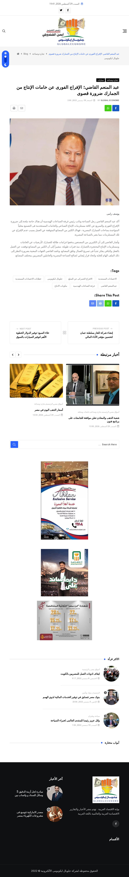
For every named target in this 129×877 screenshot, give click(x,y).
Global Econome (110, 100)
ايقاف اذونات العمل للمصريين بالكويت (80, 673)
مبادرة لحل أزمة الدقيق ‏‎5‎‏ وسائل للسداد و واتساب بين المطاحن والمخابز (29, 795)
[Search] (4, 31)
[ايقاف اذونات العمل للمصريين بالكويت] (111, 674)
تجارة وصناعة (96, 412)
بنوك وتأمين (86, 693)
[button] (18, 355)
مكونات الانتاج (61, 286)
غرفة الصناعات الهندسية (84, 286)
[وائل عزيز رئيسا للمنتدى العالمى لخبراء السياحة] (111, 720)
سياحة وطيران (94, 716)
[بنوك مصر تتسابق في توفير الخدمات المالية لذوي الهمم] (111, 697)
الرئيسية (105, 412)
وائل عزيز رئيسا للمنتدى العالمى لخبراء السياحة (75, 720)
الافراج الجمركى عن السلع (80, 278)
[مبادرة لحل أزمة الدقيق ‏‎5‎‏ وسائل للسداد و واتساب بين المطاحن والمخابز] (55, 793)
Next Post (25, 329)
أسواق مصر (114, 412)
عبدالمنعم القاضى (109, 286)
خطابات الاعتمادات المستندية (28, 278)
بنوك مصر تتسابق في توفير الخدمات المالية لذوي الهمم (71, 697)
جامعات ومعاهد (84, 412)
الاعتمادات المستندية (107, 278)
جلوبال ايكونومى (54, 278)
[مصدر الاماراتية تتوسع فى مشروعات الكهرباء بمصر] (55, 814)
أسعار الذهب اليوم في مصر (49, 410)
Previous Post (101, 329)
